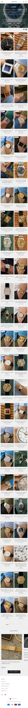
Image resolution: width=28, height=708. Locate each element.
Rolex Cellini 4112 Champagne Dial (20, 398)
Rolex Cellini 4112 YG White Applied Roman (7, 206)
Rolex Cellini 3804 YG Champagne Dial (20, 349)
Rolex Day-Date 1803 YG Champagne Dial (7, 349)
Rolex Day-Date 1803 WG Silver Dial (7, 277)
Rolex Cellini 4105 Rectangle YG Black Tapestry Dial (21, 157)
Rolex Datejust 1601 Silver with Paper (7, 517)
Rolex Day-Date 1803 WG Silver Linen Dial (7, 469)
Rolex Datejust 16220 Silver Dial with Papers (7, 253)
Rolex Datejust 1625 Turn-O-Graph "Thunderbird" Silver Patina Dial (21, 373)
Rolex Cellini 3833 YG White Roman (7, 373)
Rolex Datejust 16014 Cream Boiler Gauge (21, 326)
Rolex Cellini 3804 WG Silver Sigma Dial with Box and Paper (7, 446)
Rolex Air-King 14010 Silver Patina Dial (21, 131)
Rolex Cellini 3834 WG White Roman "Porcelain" (21, 422)
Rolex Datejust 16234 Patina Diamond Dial (7, 493)
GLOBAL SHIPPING (5, 683)
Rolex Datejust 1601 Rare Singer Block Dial (20, 493)
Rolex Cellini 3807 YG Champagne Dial (7, 540)
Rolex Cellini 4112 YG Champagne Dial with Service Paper (7, 616)
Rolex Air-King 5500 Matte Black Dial (20, 469)
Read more (3, 667)
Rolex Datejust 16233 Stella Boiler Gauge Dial (7, 53)
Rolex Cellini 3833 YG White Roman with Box (7, 157)
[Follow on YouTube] (5, 694)
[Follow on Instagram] (2, 694)
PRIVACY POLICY (5, 686)
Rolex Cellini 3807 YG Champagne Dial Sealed (21, 206)
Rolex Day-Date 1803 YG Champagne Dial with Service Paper (21, 277)
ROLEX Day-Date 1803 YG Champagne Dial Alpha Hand (21, 229)
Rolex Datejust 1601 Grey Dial (20, 516)
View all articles (14, 671)
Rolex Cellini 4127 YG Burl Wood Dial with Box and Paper (7, 106)
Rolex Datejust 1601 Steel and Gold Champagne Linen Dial (7, 590)
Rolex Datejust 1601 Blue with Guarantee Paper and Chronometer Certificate (7, 181)
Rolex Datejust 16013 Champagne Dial (20, 253)
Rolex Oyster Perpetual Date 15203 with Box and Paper (21, 302)
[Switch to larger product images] (23, 29)
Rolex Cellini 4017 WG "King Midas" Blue (7, 80)
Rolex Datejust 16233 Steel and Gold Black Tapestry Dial (7, 326)
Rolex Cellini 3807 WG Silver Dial (7, 302)
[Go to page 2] (20, 623)
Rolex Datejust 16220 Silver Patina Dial (21, 106)
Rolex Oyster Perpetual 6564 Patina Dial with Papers (21, 80)
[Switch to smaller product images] (26, 29)
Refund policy (4, 690)
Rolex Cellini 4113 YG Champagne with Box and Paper (21, 616)
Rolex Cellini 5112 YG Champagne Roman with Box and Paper (21, 591)
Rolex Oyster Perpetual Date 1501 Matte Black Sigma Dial (21, 540)
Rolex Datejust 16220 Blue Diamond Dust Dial (7, 131)
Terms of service (4, 688)
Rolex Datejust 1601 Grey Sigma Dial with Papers (20, 181)
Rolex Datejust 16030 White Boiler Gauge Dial (21, 446)
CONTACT (3, 681)
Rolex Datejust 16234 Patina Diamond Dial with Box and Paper (21, 53)
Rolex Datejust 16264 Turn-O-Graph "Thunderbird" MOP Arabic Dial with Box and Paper (21, 565)
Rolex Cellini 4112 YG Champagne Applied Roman (7, 398)
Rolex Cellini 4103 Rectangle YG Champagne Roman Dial (7, 229)
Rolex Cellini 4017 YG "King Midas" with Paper (7, 422)
